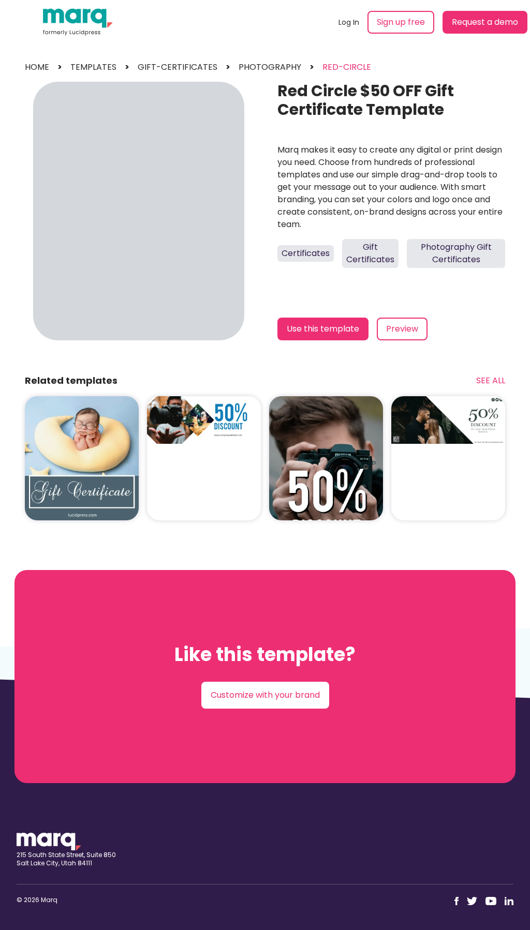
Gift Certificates (370, 253)
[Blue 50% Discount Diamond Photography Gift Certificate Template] (204, 420)
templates (93, 67)
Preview (402, 329)
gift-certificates (177, 67)
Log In (348, 22)
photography (270, 67)
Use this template (323, 329)
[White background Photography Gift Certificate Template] (448, 420)
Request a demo (485, 22)
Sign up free (401, 22)
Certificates (306, 253)
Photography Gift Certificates (456, 253)
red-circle (346, 67)
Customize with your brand (265, 695)
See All (490, 380)
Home (37, 67)
